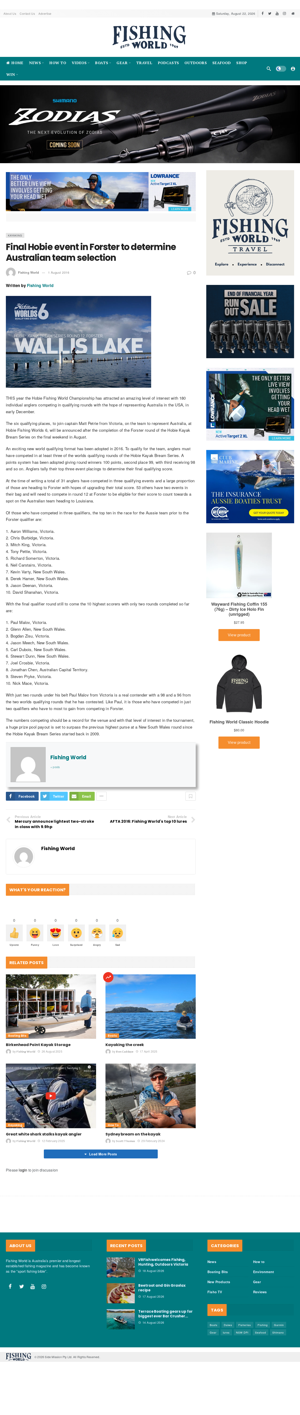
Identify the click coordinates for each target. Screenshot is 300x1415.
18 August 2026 (153, 1270)
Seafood (260, 1332)
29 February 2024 (153, 1140)
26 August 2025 (52, 1051)
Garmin (279, 1325)
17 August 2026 (153, 1296)
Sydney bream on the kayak (133, 1134)
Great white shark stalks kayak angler (44, 1134)
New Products (218, 1281)
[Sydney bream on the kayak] (150, 1096)
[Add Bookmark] (190, 796)
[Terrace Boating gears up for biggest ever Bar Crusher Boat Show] (121, 1319)
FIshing (263, 1325)
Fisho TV (214, 1291)
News (211, 1261)
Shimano (278, 1332)
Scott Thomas (125, 1140)
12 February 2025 (53, 1140)
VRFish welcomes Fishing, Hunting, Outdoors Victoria (163, 1262)
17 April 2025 (148, 1051)
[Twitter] (270, 13)
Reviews (260, 1291)
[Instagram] (284, 13)
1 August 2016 (58, 272)
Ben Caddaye (124, 1051)
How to (113, 1125)
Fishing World (28, 272)
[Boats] (108, 977)
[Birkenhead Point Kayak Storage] (51, 1006)
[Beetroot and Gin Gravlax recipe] (121, 1293)
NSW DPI (242, 1332)
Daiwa (228, 1325)
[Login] (292, 68)
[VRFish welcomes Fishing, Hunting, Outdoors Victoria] (121, 1267)
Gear (257, 1281)
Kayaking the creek (124, 1044)
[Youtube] (277, 13)
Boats (112, 1036)
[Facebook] (263, 13)
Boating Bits (17, 1036)
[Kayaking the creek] (150, 1006)
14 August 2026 (153, 1322)
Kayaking (15, 235)
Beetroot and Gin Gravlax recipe (162, 1288)
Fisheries (244, 1325)
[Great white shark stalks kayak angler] (51, 1096)
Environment (263, 1271)
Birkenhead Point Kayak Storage (38, 1044)
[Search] (268, 68)
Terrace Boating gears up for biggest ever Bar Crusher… (165, 1314)
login (23, 1169)
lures (226, 1332)
